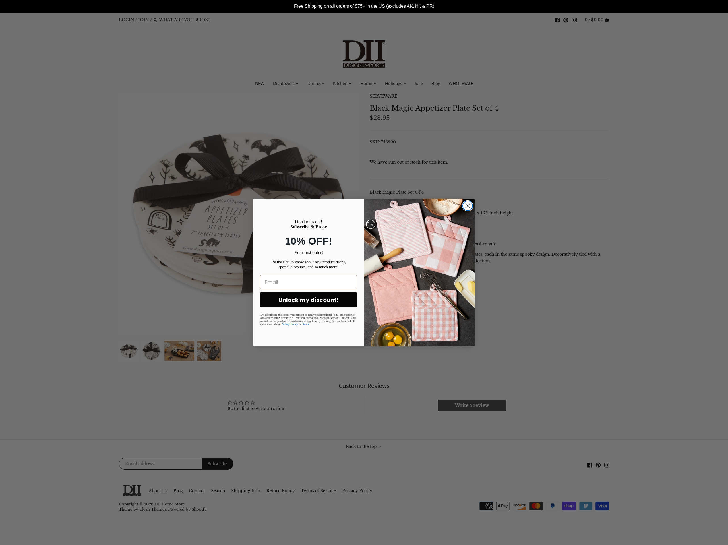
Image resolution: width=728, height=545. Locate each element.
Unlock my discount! (308, 300)
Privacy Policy (289, 324)
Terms (305, 324)
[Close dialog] (468, 206)
